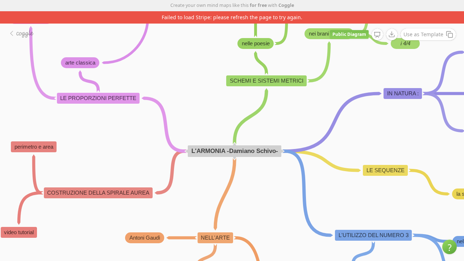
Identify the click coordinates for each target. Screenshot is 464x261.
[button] (449, 247)
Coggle (286, 5)
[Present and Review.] (377, 35)
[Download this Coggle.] (392, 34)
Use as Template (423, 34)
